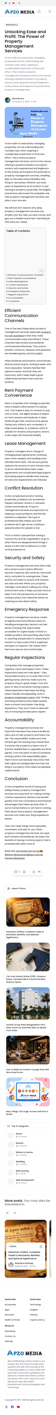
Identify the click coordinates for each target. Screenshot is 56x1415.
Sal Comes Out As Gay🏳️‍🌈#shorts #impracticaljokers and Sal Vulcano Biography (24, 855)
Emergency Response (19, 291)
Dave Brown (18, 98)
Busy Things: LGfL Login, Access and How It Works (27, 1113)
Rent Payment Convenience (22, 278)
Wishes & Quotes (24, 1152)
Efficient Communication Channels (25, 275)
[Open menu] (49, 11)
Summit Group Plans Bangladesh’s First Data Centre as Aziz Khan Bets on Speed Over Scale (26, 1027)
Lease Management (18, 281)
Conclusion (14, 301)
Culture (13, 1246)
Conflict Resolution (18, 284)
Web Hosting (22, 1171)
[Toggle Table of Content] (40, 271)
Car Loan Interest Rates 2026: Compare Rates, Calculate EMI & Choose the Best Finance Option (26, 979)
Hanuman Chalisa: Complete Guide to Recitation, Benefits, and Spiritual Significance (25, 934)
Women (19, 1143)
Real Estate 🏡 (12, 25)
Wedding (20, 1161)
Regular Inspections (18, 294)
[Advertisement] (24, 251)
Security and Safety (18, 288)
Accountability (15, 298)
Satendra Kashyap (24, 1263)
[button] (19, 3)
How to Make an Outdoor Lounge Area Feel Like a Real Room (27, 1071)
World (19, 1134)
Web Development (25, 1180)
